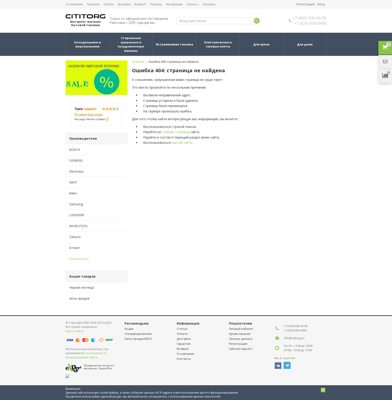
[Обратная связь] (385, 62)
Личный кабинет (241, 329)
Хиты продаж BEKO (138, 339)
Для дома (305, 44)
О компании (74, 4)
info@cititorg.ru (294, 338)
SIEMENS (76, 160)
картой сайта (182, 142)
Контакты (209, 4)
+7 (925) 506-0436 (310, 23)
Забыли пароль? (241, 349)
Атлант (74, 248)
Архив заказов (239, 334)
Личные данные (240, 339)
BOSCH (74, 149)
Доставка (124, 4)
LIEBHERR (76, 215)
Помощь (156, 4)
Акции (129, 329)
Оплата (108, 4)
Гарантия (93, 4)
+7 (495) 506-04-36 (309, 17)
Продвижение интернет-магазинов (99, 367)
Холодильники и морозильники (88, 44)
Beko (73, 193)
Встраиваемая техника (174, 44)
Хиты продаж (79, 298)
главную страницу (175, 132)
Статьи (191, 4)
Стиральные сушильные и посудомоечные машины (131, 44)
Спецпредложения (138, 334)
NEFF (73, 182)
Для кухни (261, 44)
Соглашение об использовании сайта (86, 355)
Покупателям (240, 323)
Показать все (79, 259)
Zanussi (75, 237)
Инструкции (174, 4)
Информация (188, 323)
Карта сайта (74, 331)
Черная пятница (81, 287)
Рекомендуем (137, 323)
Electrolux (76, 171)
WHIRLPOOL (78, 226)
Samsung (76, 204)
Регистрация (305, 4)
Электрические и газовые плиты (218, 44)
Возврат (140, 4)
